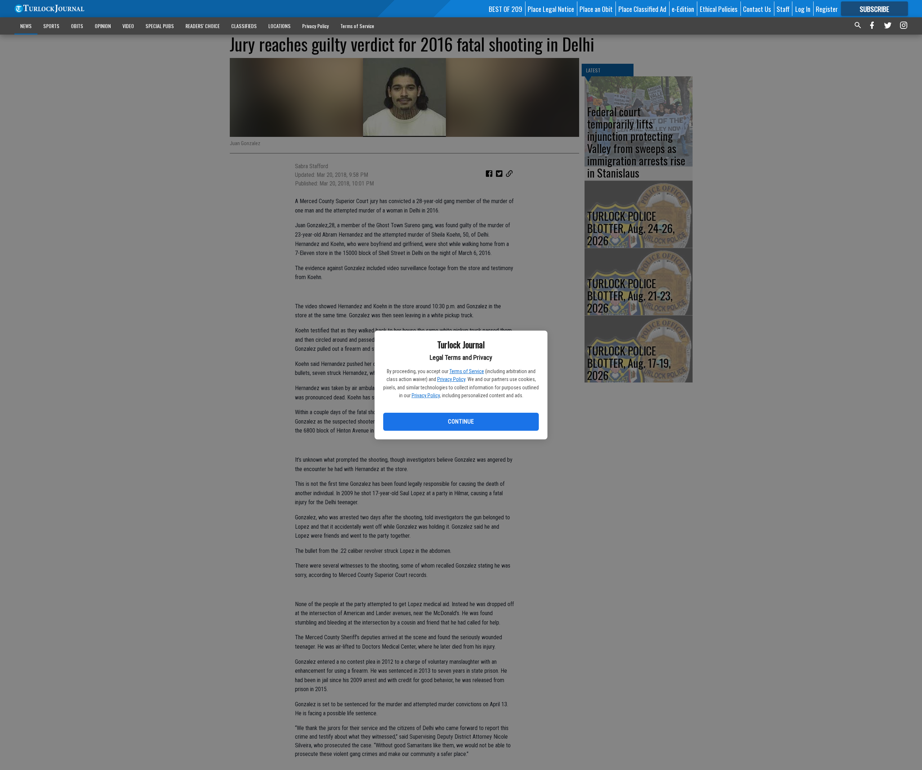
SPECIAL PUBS (160, 26)
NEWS (26, 26)
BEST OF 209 (505, 8)
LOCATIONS (279, 26)
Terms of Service (466, 371)
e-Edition (683, 8)
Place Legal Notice (551, 8)
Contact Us (757, 8)
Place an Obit (596, 8)
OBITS (77, 26)
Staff (782, 8)
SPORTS (51, 26)
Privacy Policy (451, 379)
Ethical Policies (719, 8)
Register (827, 8)
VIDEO (128, 26)
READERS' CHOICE (202, 26)
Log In (802, 8)
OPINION (103, 26)
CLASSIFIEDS (244, 26)
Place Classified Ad (642, 8)
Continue (461, 421)
